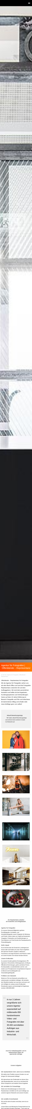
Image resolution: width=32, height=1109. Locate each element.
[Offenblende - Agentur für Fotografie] (11, 3)
